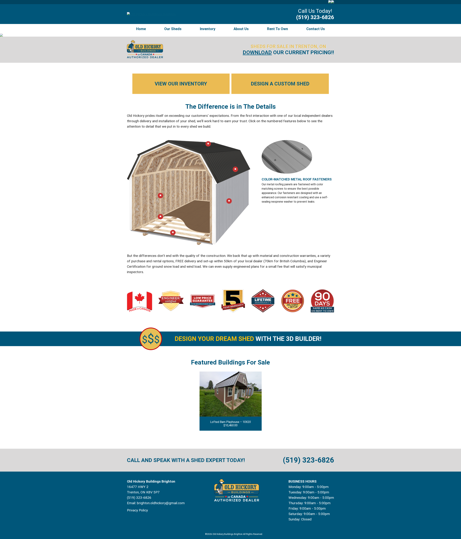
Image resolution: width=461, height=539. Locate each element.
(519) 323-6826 (315, 17)
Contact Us (315, 29)
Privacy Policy (137, 510)
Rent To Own (277, 29)
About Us (241, 29)
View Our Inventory (181, 84)
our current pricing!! (288, 52)
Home (141, 29)
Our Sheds (173, 29)
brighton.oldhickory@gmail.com (161, 503)
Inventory (207, 29)
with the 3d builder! (248, 339)
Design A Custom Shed (280, 84)
